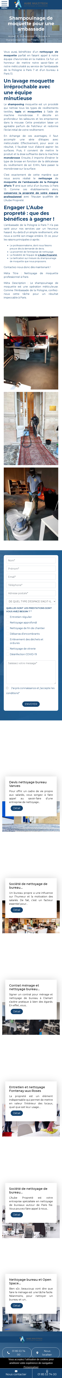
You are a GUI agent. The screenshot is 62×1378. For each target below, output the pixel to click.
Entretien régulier (21, 617)
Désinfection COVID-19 (23, 654)
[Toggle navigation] (4, 3)
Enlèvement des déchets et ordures (26, 641)
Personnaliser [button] (31, 1367)
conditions (12, 693)
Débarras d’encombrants (25, 633)
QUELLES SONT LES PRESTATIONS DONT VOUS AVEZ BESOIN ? (29, 610)
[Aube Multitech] (31, 4)
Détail (16, 808)
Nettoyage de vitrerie (23, 648)
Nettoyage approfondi (23, 622)
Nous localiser (47, 1353)
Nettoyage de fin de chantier (27, 628)
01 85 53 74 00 (18, 1353)
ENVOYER (31, 704)
